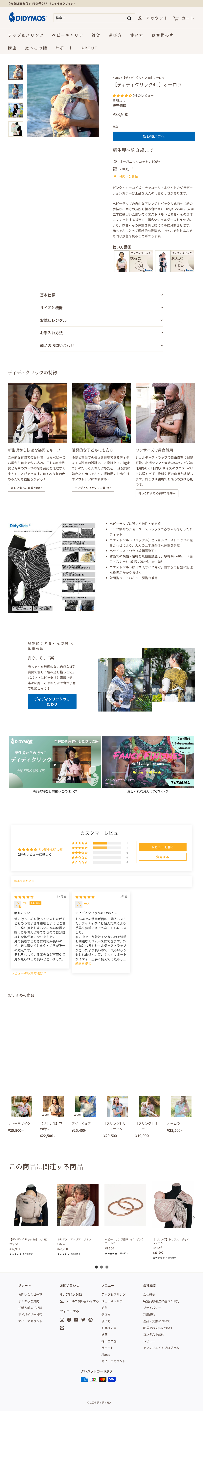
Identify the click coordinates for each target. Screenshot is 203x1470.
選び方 (115, 35)
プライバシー (152, 1308)
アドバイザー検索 (30, 1314)
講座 (12, 47)
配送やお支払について (158, 1328)
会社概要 (149, 1294)
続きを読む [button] (83, 963)
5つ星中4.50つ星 (51, 849)
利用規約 (149, 1314)
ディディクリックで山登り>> (93, 488)
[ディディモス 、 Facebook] (69, 1319)
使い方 (137, 35)
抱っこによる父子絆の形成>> (157, 493)
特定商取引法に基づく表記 (161, 1301)
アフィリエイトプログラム (161, 1348)
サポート (65, 47)
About (89, 47)
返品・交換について (156, 1321)
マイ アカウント (30, 1321)
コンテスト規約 (153, 1334)
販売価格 (119, 105)
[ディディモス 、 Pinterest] (90, 1319)
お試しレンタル (53, 320)
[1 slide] (96, 1267)
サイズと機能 (51, 307)
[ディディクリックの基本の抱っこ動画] (133, 271)
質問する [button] (162, 856)
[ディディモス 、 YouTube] (76, 1319)
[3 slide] (106, 1267)
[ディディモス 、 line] (63, 1328)
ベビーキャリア (68, 35)
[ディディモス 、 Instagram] (62, 1319)
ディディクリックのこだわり (52, 701)
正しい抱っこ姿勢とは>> (26, 488)
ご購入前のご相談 (30, 1308)
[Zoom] (63, 101)
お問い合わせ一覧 (30, 1294)
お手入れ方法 (51, 332)
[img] (24, 896)
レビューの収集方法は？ (28, 973)
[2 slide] (101, 1267)
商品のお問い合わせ (57, 345)
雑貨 (96, 35)
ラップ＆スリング (26, 35)
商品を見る (30, 1230)
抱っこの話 (36, 47)
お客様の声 (162, 35)
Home (117, 77)
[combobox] (94, 18)
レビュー (149, 1341)
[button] (123, 95)
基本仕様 (47, 294)
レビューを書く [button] (162, 846)
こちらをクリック (62, 3)
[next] (193, 1218)
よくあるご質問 (28, 1301)
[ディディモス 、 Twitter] (83, 1319)
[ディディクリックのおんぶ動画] (174, 271)
